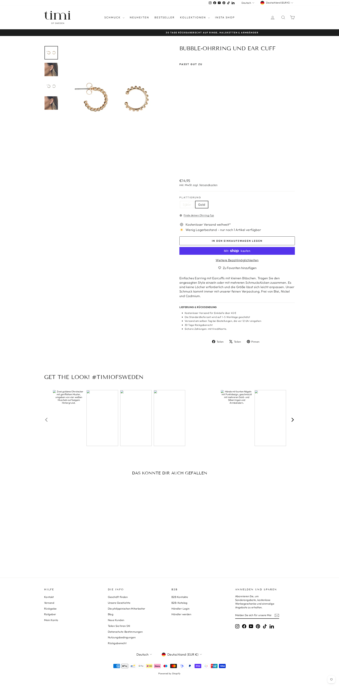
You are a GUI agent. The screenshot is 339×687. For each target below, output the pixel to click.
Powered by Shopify (169, 673)
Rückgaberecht (117, 643)
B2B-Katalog (179, 602)
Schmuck (113, 17)
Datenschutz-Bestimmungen (125, 631)
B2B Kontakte (179, 597)
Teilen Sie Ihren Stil (119, 626)
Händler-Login (180, 608)
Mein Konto (51, 620)
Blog (111, 614)
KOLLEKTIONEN (193, 17)
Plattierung (190, 197)
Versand (49, 602)
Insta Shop (225, 17)
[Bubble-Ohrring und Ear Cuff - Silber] (181, 167)
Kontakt (49, 597)
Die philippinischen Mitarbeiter (126, 608)
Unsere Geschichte (119, 602)
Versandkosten (208, 185)
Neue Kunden (116, 620)
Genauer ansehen (74, 540)
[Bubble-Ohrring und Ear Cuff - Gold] (186, 167)
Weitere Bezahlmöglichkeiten (237, 260)
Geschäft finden (118, 597)
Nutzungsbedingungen (122, 637)
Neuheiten (139, 17)
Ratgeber (50, 614)
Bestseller (164, 17)
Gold (201, 205)
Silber (187, 205)
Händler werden (181, 614)
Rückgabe (50, 608)
